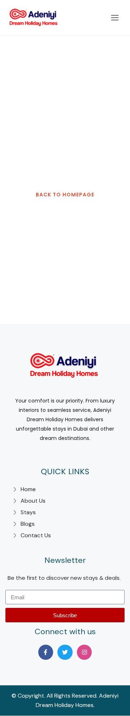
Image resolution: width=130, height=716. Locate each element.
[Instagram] (84, 652)
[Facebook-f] (45, 652)
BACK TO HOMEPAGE (65, 194)
